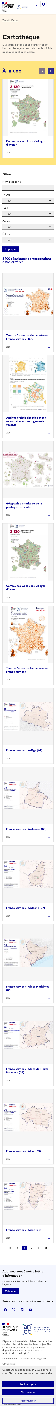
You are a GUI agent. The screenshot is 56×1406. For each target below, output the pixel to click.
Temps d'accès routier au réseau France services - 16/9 (27, 337)
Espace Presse (28, 1358)
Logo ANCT (43, 1358)
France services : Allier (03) (23, 1151)
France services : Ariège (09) (24, 750)
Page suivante (38, 1248)
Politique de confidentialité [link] (12, 1404)
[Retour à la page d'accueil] (23, 7)
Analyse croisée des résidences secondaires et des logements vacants (26, 421)
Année (6, 221)
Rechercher (35, 4)
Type (5, 208)
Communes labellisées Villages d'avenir (25, 143)
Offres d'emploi (10, 1363)
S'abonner (10, 1291)
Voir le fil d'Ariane (10, 20)
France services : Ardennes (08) (26, 829)
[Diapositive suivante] (51, 71)
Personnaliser (28, 1400)
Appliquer (10, 249)
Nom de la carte (11, 181)
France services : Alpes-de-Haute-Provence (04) (27, 1070)
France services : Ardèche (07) (25, 908)
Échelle (6, 234)
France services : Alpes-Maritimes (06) (27, 988)
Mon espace (43, 4)
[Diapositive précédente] (42, 71)
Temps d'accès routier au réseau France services (27, 670)
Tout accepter (28, 1384)
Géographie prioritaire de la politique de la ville (24, 505)
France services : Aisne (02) (23, 1230)
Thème (6, 195)
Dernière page (46, 1248)
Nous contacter (10, 1358)
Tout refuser (28, 1392)
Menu (52, 4)
